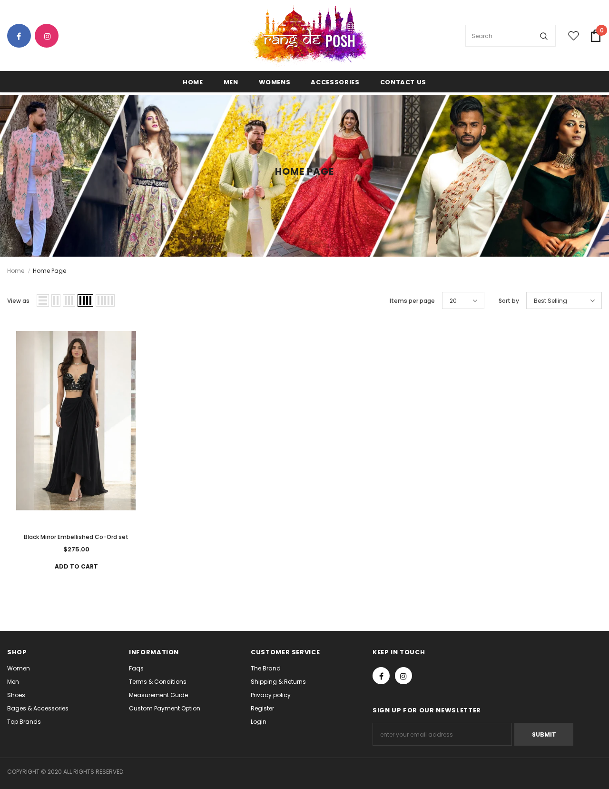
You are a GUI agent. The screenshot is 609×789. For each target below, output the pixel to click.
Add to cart (76, 566)
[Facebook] (23, 36)
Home (15, 271)
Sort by (509, 301)
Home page (49, 271)
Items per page (412, 301)
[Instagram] (50, 36)
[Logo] (307, 36)
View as (18, 301)
